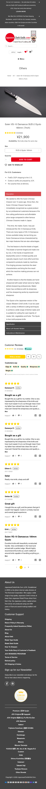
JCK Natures (21, 721)
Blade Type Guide (11, 640)
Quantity (8, 156)
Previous (4, 104)
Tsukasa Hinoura (21, 769)
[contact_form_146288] (4, 784)
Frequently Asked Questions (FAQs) (18, 626)
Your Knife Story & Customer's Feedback (20, 650)
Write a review (15, 356)
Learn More (21, 11)
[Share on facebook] (35, 415)
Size (6, 146)
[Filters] (34, 357)
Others (23, 68)
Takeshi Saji (20, 765)
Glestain (21, 731)
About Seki (9, 636)
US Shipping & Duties (13, 664)
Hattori (20, 724)
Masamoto (21, 738)
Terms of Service (11, 657)
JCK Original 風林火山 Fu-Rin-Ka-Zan (21, 717)
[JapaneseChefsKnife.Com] (21, 37)
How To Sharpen (11, 647)
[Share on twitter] (40, 415)
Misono (21, 742)
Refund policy (10, 660)
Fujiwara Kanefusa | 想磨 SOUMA (20, 728)
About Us (8, 629)
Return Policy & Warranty (14, 622)
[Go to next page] (29, 567)
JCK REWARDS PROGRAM (15, 654)
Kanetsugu (21, 735)
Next (42, 104)
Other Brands (21, 772)
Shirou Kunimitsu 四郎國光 (21, 758)
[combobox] (21, 46)
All (14, 76)
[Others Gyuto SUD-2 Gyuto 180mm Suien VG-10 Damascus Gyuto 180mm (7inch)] (23, 102)
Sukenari (21, 762)
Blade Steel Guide (11, 643)
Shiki (21, 755)
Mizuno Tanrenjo (21, 745)
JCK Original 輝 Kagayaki (20, 714)
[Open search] (28, 357)
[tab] (23, 194)
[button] (10, 133)
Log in (19, 52)
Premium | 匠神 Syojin (21, 711)
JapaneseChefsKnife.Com (27, 777)
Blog (6, 633)
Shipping (8, 619)
